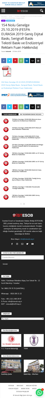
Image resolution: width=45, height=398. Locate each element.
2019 (10, 16)
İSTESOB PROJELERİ (22, 391)
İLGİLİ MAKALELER (10, 114)
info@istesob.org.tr (27, 239)
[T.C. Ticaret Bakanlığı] (11, 340)
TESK (26, 348)
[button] (41, 11)
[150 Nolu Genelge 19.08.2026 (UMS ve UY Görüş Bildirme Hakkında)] (6, 155)
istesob (8, 51)
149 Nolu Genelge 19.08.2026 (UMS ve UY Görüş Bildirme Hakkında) (28, 162)
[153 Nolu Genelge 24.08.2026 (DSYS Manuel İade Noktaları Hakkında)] (6, 130)
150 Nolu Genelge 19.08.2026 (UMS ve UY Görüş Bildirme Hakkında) (28, 153)
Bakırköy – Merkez (31, 374)
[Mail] (22, 244)
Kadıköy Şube (6, 374)
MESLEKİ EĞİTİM (31, 385)
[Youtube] (32, 244)
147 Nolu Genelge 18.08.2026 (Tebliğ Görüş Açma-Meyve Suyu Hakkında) (26, 179)
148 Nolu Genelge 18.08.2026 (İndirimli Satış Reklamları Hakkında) (26, 170)
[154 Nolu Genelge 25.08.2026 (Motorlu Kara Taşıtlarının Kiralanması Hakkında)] (6, 121)
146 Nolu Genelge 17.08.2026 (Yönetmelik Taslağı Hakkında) (26, 187)
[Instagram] (17, 244)
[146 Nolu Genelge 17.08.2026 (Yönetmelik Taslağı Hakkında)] (6, 189)
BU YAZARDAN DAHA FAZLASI (30, 114)
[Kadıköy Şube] (11, 366)
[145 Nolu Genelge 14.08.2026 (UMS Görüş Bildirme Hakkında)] (6, 197)
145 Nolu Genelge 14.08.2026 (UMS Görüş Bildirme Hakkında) (26, 196)
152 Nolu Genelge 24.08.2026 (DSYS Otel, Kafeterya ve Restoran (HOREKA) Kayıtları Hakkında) (26, 137)
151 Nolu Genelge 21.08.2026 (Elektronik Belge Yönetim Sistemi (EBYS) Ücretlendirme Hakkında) (27, 146)
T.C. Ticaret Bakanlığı (9, 348)
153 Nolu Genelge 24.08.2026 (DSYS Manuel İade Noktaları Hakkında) (26, 128)
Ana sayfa (4, 16)
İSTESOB (11, 385)
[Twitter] (27, 244)
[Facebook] (12, 244)
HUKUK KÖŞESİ (13, 388)
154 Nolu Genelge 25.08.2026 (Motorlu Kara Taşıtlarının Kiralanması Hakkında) (26, 120)
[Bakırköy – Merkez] (34, 366)
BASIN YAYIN (25, 388)
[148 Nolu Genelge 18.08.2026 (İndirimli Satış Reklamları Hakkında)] (6, 172)
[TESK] (34, 340)
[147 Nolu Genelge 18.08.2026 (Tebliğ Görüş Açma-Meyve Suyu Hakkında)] (6, 180)
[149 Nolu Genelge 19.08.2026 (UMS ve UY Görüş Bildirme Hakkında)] (6, 163)
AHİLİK (34, 388)
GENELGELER (10, 20)
